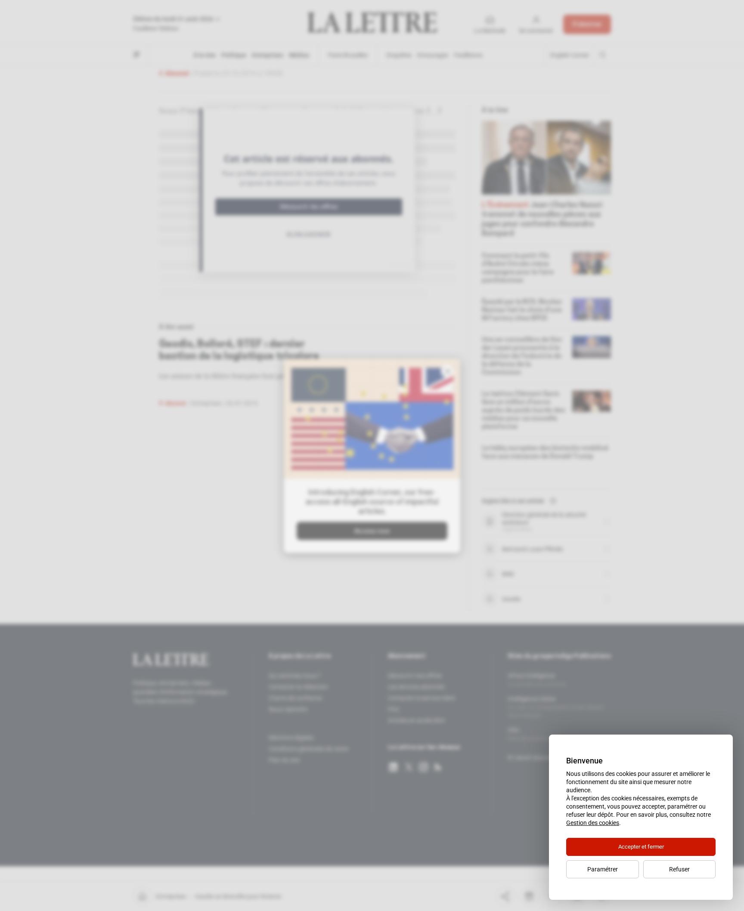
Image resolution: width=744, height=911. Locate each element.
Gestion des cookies (592, 822)
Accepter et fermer (641, 846)
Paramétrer (602, 869)
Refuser (679, 869)
